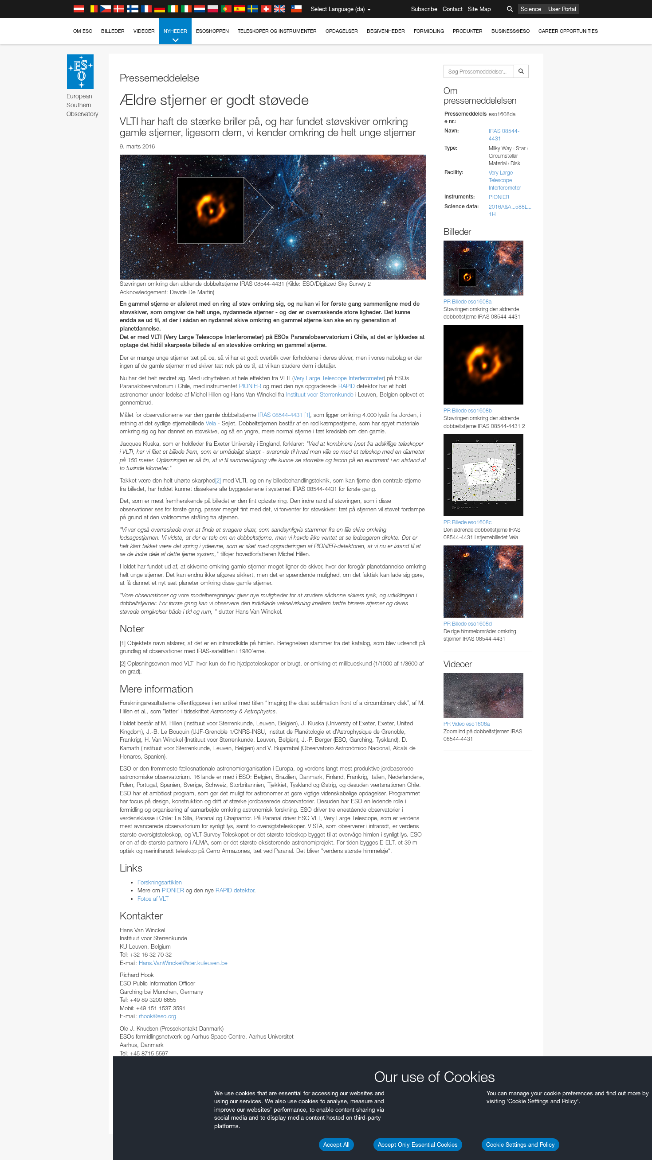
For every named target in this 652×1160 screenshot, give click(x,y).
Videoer (144, 31)
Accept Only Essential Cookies (418, 1144)
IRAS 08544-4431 (280, 414)
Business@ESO (510, 31)
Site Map (479, 8)
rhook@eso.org (157, 1016)
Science (531, 8)
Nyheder (175, 31)
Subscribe (424, 8)
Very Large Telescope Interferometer (505, 180)
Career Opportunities (568, 31)
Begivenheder (386, 31)
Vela (212, 423)
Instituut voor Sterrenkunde (319, 394)
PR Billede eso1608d (468, 623)
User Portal (562, 8)
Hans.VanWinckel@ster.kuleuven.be (183, 962)
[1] (307, 414)
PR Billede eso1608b (468, 410)
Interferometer (366, 377)
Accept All (336, 1144)
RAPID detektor (235, 890)
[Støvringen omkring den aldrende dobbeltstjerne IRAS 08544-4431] (273, 217)
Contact (453, 8)
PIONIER (250, 385)
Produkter (468, 31)
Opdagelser (342, 31)
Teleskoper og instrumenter (277, 31)
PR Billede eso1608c (467, 522)
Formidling (429, 31)
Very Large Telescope (320, 377)
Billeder (113, 31)
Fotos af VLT (153, 898)
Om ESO (82, 31)
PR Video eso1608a (467, 723)
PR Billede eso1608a (467, 301)
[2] (218, 480)
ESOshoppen (212, 31)
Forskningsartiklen (159, 882)
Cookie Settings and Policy (520, 1144)
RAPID (346, 385)
